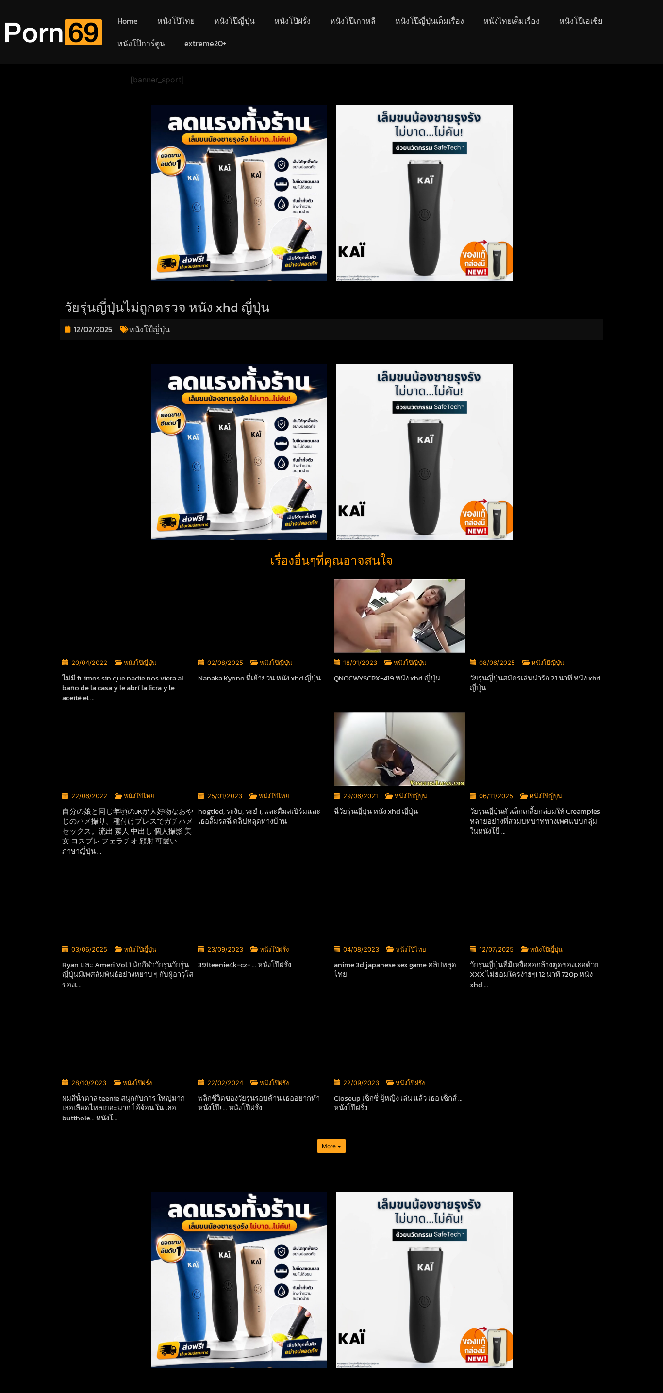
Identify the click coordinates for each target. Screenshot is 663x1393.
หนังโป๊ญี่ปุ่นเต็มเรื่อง (429, 21)
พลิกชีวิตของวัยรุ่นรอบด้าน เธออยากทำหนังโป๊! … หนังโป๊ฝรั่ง (259, 1103)
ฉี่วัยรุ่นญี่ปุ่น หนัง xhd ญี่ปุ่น (376, 811)
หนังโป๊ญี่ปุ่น (234, 21)
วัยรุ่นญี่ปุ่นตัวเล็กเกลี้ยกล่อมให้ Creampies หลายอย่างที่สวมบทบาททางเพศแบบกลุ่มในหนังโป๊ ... (535, 821)
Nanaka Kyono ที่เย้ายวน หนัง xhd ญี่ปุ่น (259, 677)
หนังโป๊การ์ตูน (141, 43)
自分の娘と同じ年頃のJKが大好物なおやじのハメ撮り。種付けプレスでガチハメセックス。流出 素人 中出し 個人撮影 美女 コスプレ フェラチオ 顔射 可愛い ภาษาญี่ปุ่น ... (127, 831)
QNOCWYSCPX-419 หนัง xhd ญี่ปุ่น (387, 677)
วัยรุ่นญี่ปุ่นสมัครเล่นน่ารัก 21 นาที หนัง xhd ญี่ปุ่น (535, 683)
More (329, 1146)
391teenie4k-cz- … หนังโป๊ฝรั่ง (244, 964)
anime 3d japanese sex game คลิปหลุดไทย (395, 969)
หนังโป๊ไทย (176, 21)
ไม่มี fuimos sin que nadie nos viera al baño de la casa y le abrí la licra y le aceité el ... (122, 687)
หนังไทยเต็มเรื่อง (511, 21)
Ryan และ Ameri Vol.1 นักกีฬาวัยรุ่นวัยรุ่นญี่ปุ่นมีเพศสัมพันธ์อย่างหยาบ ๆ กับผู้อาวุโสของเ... (127, 974)
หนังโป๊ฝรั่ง (292, 21)
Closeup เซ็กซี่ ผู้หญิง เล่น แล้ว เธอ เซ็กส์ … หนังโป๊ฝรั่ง (398, 1103)
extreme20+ (205, 43)
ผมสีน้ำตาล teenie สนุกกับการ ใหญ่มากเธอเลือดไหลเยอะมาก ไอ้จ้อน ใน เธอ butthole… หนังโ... (123, 1107)
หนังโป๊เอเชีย (580, 21)
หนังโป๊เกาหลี (353, 21)
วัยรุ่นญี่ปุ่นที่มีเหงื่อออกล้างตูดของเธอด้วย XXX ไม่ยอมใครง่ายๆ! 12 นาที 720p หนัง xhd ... (534, 974)
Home (127, 21)
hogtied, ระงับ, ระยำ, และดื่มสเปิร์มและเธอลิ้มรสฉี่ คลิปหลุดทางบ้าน (259, 816)
